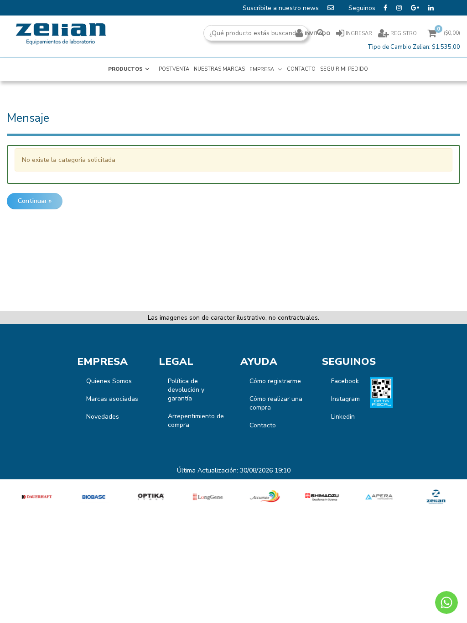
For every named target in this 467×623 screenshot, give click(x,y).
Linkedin (343, 416)
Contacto (262, 425)
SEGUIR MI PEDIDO (344, 69)
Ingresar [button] (359, 33)
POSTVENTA (174, 69)
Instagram (345, 399)
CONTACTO (301, 69)
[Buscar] (320, 33)
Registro (403, 33)
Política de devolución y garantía (186, 390)
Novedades (102, 416)
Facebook (345, 381)
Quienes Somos (109, 381)
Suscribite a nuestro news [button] (282, 8)
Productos (125, 69)
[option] (35, 496)
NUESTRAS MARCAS (219, 69)
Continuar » (35, 201)
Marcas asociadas (112, 399)
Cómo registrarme (275, 381)
